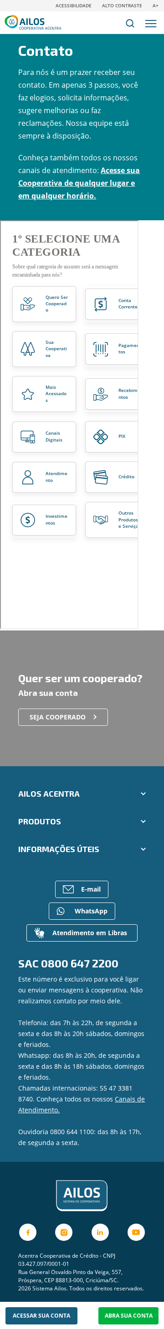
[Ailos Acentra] (81, 1195)
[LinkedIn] (100, 1232)
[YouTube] (136, 1232)
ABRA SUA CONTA (129, 1315)
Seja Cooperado (58, 717)
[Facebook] (27, 1232)
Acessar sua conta (41, 1315)
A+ (156, 5)
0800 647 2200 (79, 963)
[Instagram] (63, 1232)
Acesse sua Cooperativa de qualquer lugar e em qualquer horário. (79, 183)
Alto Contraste (122, 5)
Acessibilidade (74, 5)
